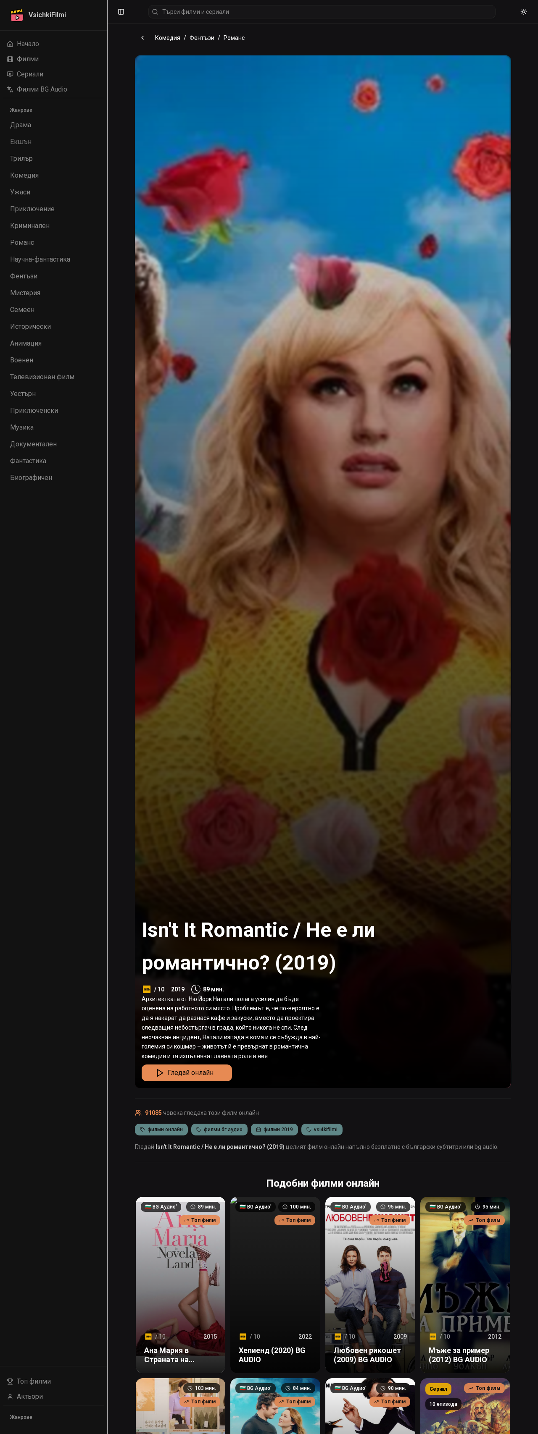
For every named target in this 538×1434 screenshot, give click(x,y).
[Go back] (142, 37)
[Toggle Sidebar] (107, 717)
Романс (234, 37)
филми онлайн (165, 1130)
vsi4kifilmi (326, 1130)
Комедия (167, 37)
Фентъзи (202, 37)
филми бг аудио (223, 1130)
